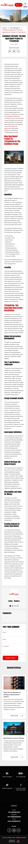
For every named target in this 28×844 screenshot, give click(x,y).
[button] (25, 5)
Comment (6, 646)
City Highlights (15, 28)
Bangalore (14, 816)
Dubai (14, 820)
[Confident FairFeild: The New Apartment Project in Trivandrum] (10, 51)
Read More (14, 715)
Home (4, 28)
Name (4, 632)
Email (4, 639)
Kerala (14, 811)
